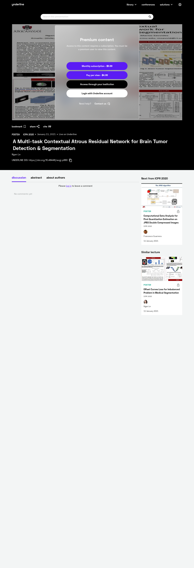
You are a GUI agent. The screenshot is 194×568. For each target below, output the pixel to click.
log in (68, 186)
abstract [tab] (36, 177)
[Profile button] (180, 4)
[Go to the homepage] (18, 4)
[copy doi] (72, 160)
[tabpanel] (75, 190)
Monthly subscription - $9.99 (97, 66)
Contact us (100, 103)
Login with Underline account (97, 93)
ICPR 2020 (161, 178)
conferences (148, 4)
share (33, 126)
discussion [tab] (19, 177)
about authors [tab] (55, 177)
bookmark (17, 126)
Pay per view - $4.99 (97, 75)
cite (45, 126)
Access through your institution (97, 84)
